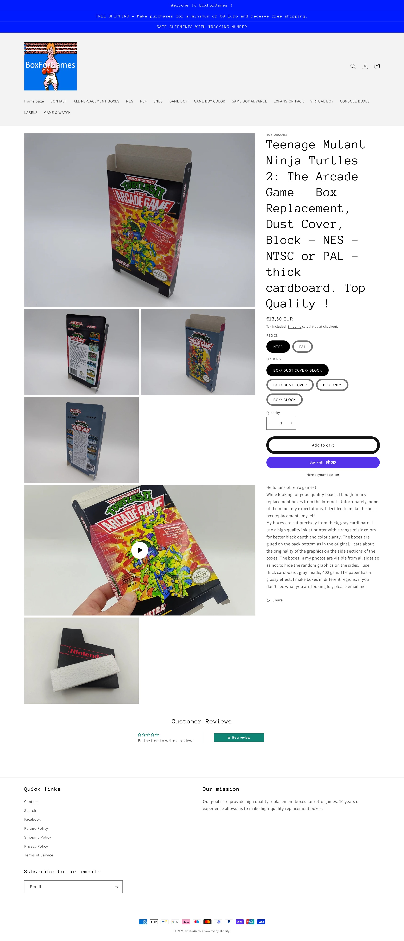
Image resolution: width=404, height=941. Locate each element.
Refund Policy (36, 828)
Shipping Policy (37, 837)
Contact (31, 801)
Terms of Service (38, 854)
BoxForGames (194, 931)
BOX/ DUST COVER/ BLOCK (297, 369)
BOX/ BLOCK (284, 399)
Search (30, 810)
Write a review (239, 737)
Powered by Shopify (216, 931)
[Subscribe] (116, 886)
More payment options (323, 474)
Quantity (273, 412)
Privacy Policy (36, 846)
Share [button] (277, 599)
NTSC (278, 346)
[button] (353, 66)
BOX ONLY (332, 384)
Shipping (294, 326)
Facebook (32, 819)
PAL (302, 346)
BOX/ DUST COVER (290, 384)
